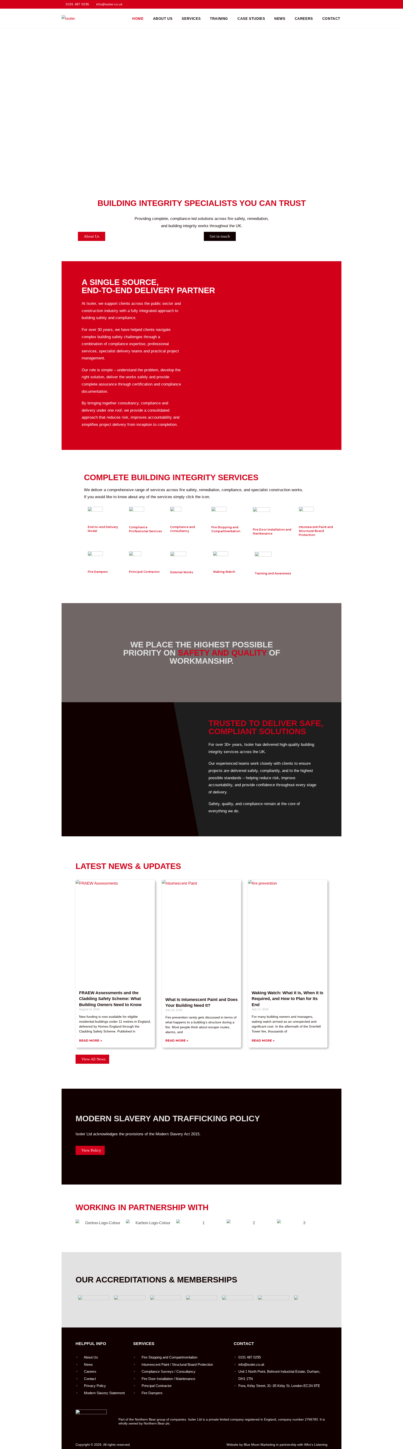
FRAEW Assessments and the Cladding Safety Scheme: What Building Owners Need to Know (110, 998)
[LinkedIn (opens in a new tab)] (338, 4)
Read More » (90, 1040)
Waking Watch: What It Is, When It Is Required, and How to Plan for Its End (287, 998)
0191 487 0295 (77, 4)
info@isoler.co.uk (109, 4)
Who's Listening (315, 1444)
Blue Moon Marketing (259, 1444)
